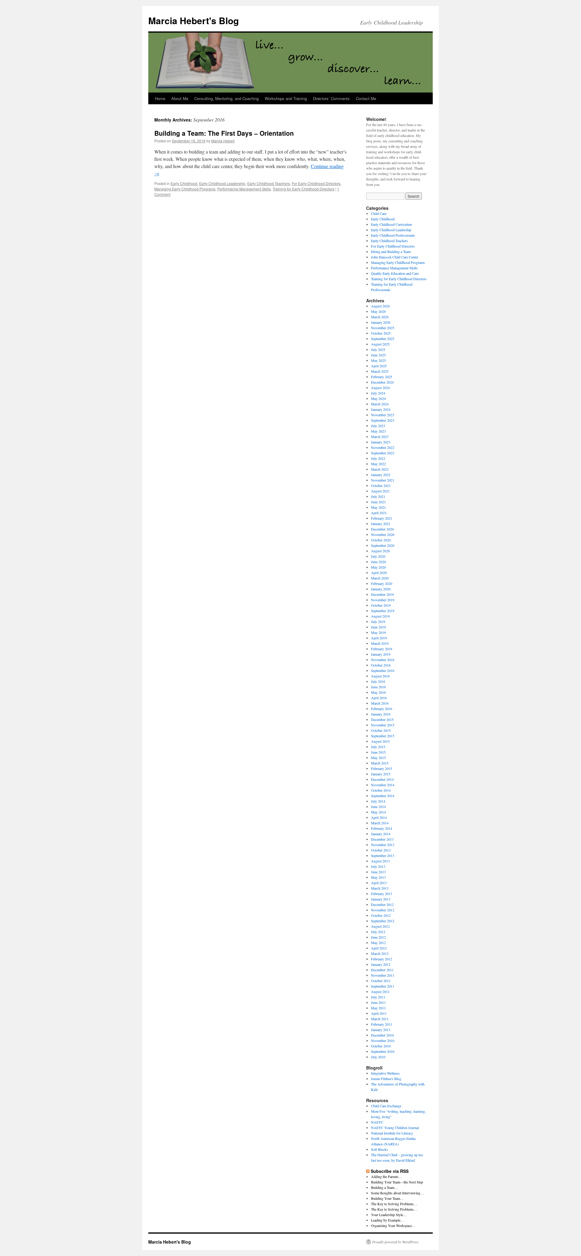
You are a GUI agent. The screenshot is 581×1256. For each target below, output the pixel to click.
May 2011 (378, 1007)
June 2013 (378, 871)
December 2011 (382, 969)
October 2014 (381, 790)
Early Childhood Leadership (222, 183)
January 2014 (380, 833)
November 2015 (382, 724)
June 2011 (378, 1002)
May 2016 (378, 692)
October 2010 (381, 1045)
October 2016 (381, 665)
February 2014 (381, 828)
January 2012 (380, 964)
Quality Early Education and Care (395, 273)
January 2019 (380, 654)
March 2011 (380, 1018)
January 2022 (380, 474)
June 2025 (378, 354)
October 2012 (381, 915)
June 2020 (378, 561)
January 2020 (380, 588)
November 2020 (382, 534)
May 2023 (378, 431)
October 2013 (381, 850)
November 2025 (382, 327)
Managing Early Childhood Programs (184, 188)
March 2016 (380, 703)
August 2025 (380, 344)
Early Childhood (184, 183)
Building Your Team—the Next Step (397, 1182)
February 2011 (381, 1024)
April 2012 (379, 948)
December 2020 (382, 529)
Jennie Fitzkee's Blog (386, 1078)
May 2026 (378, 311)
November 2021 (382, 480)
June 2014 (378, 806)
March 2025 (380, 371)
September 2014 (382, 795)
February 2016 (381, 708)
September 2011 (382, 986)
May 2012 (378, 942)
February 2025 (381, 376)
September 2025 (382, 338)
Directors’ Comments (331, 98)
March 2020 (380, 578)
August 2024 (380, 387)
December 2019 (382, 594)
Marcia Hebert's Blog (193, 20)
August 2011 (380, 991)
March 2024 (380, 403)
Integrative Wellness (385, 1073)
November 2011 (382, 975)
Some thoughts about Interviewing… (397, 1192)
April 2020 (379, 572)
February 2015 (381, 768)
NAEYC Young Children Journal (395, 1127)
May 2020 (378, 567)
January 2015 (380, 773)
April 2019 (379, 637)
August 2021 (380, 490)
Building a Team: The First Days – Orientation (224, 133)
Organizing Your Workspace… (393, 1225)
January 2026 (380, 322)
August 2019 (380, 616)
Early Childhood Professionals (393, 235)
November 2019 (382, 599)
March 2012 (380, 953)
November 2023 (382, 414)
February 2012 (381, 958)
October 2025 (381, 333)
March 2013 (380, 888)
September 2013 (382, 855)
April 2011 (379, 1013)
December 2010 (382, 1035)
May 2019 (378, 632)
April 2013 (379, 882)
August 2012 (380, 926)
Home (160, 98)
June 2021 (378, 501)
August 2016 (380, 675)
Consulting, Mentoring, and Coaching (226, 98)
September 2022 (382, 452)
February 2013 (381, 893)
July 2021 (378, 496)
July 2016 (378, 681)
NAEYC (377, 1122)
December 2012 (382, 904)
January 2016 (380, 714)
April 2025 (379, 365)
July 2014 (378, 801)
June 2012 (378, 937)
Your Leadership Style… (389, 1214)
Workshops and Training (286, 98)
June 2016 (378, 686)
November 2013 (382, 844)
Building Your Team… (387, 1198)
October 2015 (381, 730)
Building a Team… (384, 1187)
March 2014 (380, 822)
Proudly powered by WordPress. (395, 1241)
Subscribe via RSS (390, 1171)
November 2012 (382, 909)
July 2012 (378, 931)
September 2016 (382, 670)
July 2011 (378, 997)
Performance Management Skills (244, 188)
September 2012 (382, 920)
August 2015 (380, 741)
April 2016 (379, 697)
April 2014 (379, 817)
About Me (179, 98)
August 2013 (380, 860)
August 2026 (380, 305)
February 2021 (381, 518)
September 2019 (382, 610)
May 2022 (378, 463)
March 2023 (380, 436)
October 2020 (381, 539)
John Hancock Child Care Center (394, 257)
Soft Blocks (379, 1149)
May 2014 (378, 812)
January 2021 (380, 523)
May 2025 (378, 360)
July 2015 (378, 746)
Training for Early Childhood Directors (303, 188)
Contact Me (366, 98)
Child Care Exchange (386, 1105)
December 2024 (382, 382)
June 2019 (378, 627)
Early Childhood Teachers (268, 183)
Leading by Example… (387, 1220)
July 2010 (378, 1056)
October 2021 (381, 485)
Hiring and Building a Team (391, 251)
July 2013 (378, 866)
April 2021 (379, 512)
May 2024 (378, 398)
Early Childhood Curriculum (391, 224)
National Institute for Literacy (392, 1133)
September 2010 (382, 1051)
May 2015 (378, 757)
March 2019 (380, 643)
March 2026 (380, 316)
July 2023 (378, 425)
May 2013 (378, 877)
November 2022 (382, 447)
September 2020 (382, 545)
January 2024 (380, 409)
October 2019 (381, 605)
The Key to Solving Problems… (394, 1203)
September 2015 (382, 735)
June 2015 (378, 752)
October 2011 (381, 980)
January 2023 (380, 442)
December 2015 (382, 719)
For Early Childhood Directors (316, 183)
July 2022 (378, 458)
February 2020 (381, 583)
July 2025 (378, 349)
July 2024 (378, 393)
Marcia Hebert (223, 140)
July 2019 (378, 621)
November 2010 (382, 1040)
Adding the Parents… (386, 1176)
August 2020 (380, 550)
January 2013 (380, 899)
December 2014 (382, 779)
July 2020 (378, 556)
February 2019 (381, 648)
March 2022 (380, 469)
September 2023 (382, 420)
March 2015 (380, 763)
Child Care (378, 213)
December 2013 (382, 839)
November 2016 (382, 659)
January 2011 (380, 1029)
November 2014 (382, 784)
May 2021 (378, 507)
